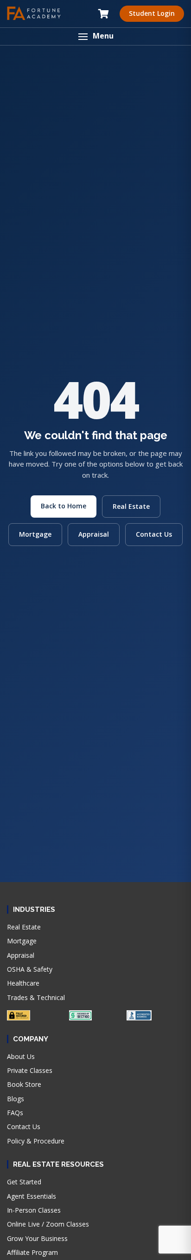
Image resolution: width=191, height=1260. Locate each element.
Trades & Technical (36, 997)
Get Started (24, 1181)
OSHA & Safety (29, 969)
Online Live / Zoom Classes (48, 1224)
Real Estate (131, 506)
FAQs (15, 1112)
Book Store (24, 1084)
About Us (21, 1056)
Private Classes (29, 1070)
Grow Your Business (37, 1238)
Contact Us (154, 534)
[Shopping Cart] (104, 14)
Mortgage (35, 534)
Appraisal (93, 534)
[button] (95, 36)
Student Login (152, 13)
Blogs (15, 1098)
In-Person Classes (34, 1210)
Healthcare (23, 983)
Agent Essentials (31, 1196)
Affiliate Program (32, 1252)
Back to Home (63, 505)
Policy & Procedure (35, 1141)
